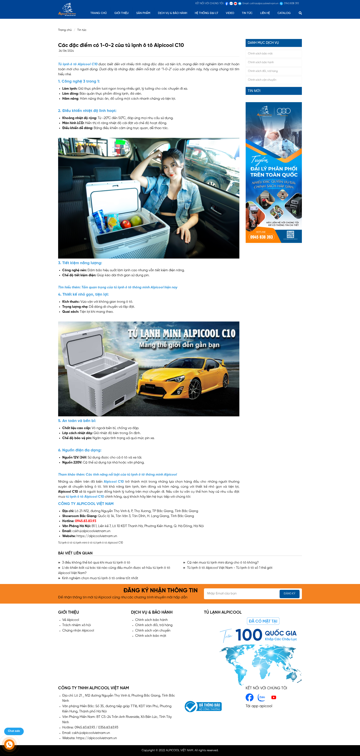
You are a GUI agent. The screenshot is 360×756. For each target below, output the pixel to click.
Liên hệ (265, 13)
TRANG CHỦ (98, 13)
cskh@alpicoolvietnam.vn (91, 531)
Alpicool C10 (114, 481)
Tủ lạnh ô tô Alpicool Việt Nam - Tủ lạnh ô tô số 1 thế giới (229, 568)
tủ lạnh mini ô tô (82, 542)
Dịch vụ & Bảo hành (172, 13)
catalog (284, 13)
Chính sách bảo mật (260, 53)
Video (230, 13)
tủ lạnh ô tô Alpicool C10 (85, 497)
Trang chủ (65, 30)
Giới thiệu (121, 13)
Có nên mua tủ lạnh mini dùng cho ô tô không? (222, 562)
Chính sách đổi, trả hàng (263, 71)
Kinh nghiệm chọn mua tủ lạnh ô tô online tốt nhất (99, 578)
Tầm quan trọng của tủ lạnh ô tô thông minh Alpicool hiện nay (129, 287)
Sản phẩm (143, 13)
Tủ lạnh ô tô (65, 542)
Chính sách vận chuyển (262, 80)
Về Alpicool (70, 620)
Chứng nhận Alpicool (78, 630)
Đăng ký (289, 593)
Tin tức (247, 13)
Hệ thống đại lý (206, 13)
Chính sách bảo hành (261, 62)
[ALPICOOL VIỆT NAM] (67, 9)
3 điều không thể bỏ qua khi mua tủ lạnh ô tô (95, 562)
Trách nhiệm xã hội (76, 625)
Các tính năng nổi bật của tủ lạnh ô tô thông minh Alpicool (131, 474)
